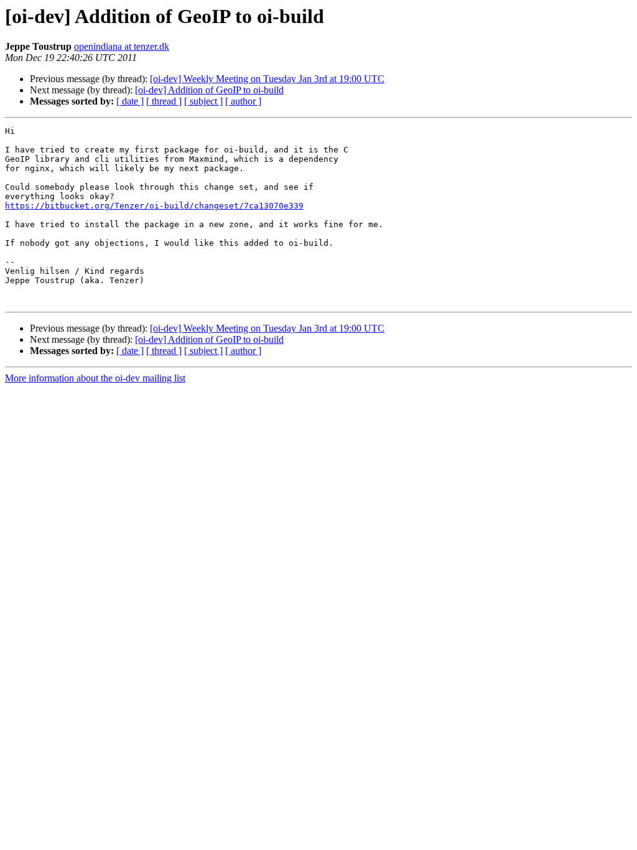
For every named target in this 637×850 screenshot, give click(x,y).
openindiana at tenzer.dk (121, 46)
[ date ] (130, 101)
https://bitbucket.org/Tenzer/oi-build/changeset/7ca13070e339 (154, 205)
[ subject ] (203, 101)
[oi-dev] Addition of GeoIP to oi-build (209, 90)
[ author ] (243, 101)
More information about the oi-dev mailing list (95, 378)
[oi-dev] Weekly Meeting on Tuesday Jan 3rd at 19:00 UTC (267, 78)
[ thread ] (164, 101)
